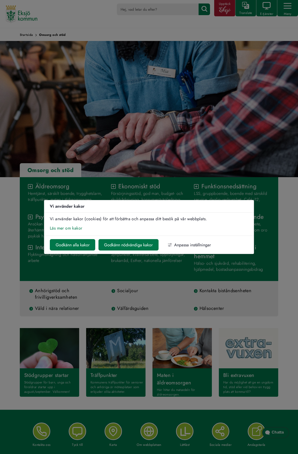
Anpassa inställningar (192, 245)
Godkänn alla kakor (73, 245)
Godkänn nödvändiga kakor (128, 245)
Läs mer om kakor (66, 228)
